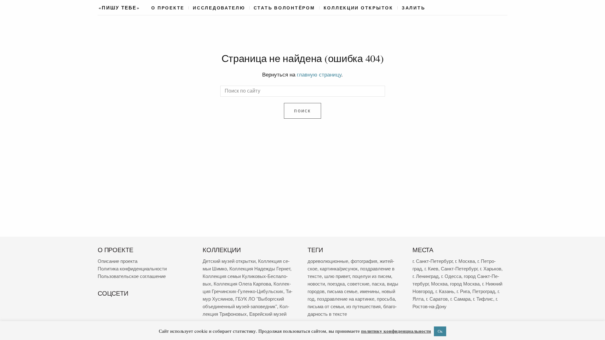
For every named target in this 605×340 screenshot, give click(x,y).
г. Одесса (451, 276)
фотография (364, 261)
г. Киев (431, 268)
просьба (386, 299)
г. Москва (465, 261)
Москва (439, 283)
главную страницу (319, 75)
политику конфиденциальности (396, 330)
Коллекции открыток (358, 8)
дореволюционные (328, 261)
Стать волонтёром (284, 8)
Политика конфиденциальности (132, 268)
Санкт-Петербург (459, 268)
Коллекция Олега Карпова (242, 283)
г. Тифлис (483, 299)
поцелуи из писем (371, 276)
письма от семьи (326, 306)
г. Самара (460, 299)
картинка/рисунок (339, 268)
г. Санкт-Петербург (432, 261)
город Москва (465, 283)
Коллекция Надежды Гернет (259, 268)
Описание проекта (117, 261)
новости (316, 283)
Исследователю (219, 8)
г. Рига (463, 291)
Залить (413, 8)
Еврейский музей (267, 314)
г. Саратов (437, 299)
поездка (336, 283)
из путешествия (363, 306)
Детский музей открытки (229, 261)
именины (369, 291)
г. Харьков (490, 268)
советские (358, 283)
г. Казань (444, 291)
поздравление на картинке (345, 299)
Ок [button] (440, 331)
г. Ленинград (425, 276)
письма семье (342, 291)
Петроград (483, 291)
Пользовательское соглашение (132, 276)
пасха (378, 283)
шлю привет (337, 276)
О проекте (167, 8)
